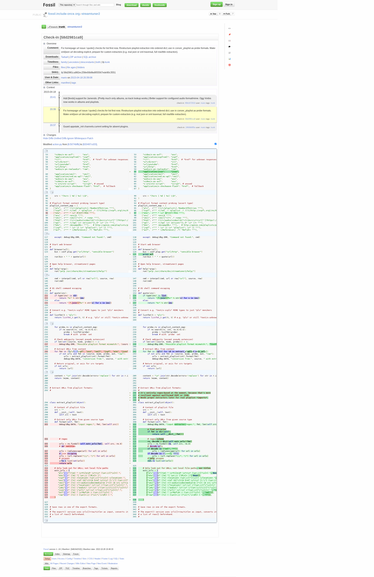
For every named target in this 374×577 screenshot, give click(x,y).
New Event (102, 563)
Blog (118, 5)
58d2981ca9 (190, 119)
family (64, 62)
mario (64, 77)
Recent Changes (67, 563)
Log (110, 559)
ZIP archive (76, 57)
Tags (96, 568)
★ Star (213, 14)
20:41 (53, 97)
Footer (105, 559)
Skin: (85, 559)
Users (54, 559)
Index (57, 554)
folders (81, 67)
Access (61, 559)
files (63, 67)
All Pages (54, 563)
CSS (91, 559)
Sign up (217, 4)
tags (74, 82)
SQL (116, 559)
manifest (65, 82)
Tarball (64, 57)
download (132, 5)
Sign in (228, 4)
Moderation (113, 563)
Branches (87, 568)
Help (47, 568)
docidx (145, 5)
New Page (91, 563)
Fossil (46, 549)
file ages (71, 67)
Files (54, 568)
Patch (90, 138)
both (98, 62)
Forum (76, 554)
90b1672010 (190, 103)
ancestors (74, 62)
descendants (87, 62)
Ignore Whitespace (77, 138)
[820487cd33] (90, 144)
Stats (122, 559)
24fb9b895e (190, 127)
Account (48, 554)
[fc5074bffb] (74, 144)
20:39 (53, 109)
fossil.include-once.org (64, 13)
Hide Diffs (48, 138)
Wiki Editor (80, 563)
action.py (57, 144)
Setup (47, 559)
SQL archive (89, 57)
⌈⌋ (44, 26)
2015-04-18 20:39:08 (81, 77)
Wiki (47, 563)
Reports (114, 568)
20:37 (53, 125)
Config (69, 559)
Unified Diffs (60, 138)
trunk (107, 62)
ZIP (60, 568)
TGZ (67, 568)
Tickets (104, 568)
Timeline (77, 559)
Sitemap (66, 554)
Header (97, 559)
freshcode (160, 5)
